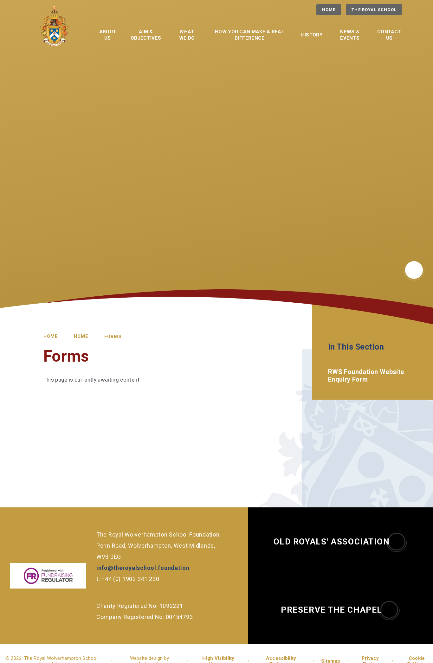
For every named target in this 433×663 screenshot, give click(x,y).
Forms (113, 336)
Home (329, 9)
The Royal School (374, 9)
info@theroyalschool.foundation (143, 567)
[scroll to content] (414, 270)
